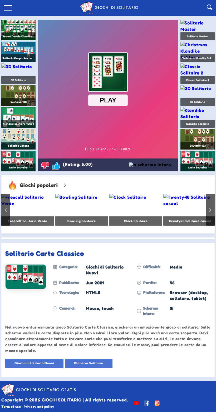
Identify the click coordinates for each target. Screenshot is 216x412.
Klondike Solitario (88, 363)
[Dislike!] (45, 165)
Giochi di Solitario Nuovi (34, 363)
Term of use (11, 407)
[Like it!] (56, 165)
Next (210, 210)
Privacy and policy (39, 407)
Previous (5, 210)
